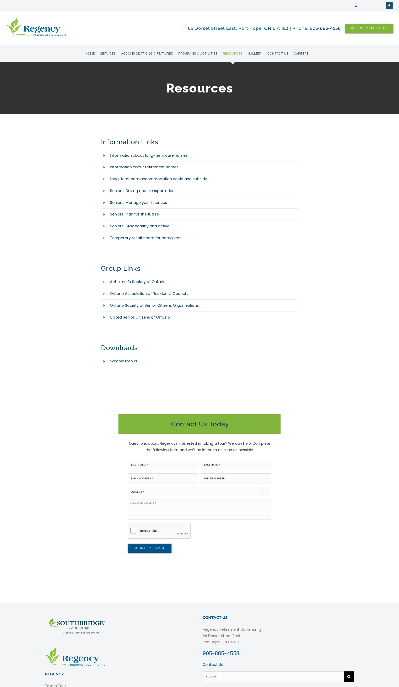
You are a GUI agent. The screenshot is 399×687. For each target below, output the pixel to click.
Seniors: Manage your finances (138, 202)
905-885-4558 (325, 28)
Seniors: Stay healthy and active (139, 226)
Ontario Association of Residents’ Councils (149, 293)
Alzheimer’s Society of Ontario (138, 281)
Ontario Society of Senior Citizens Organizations (154, 305)
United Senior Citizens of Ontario (140, 317)
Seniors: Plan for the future (134, 214)
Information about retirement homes (144, 167)
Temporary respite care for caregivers (145, 237)
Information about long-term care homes (149, 155)
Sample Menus (123, 361)
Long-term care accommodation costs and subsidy (158, 178)
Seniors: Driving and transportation (142, 190)
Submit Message (149, 548)
